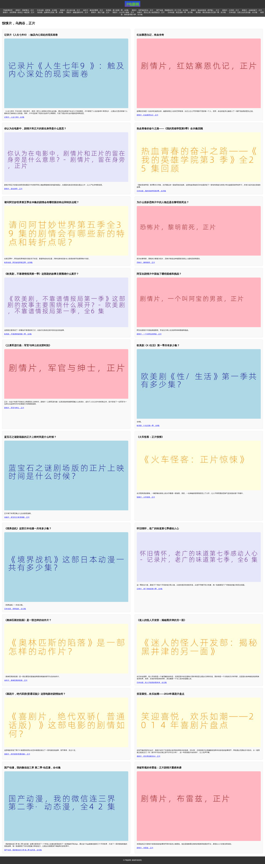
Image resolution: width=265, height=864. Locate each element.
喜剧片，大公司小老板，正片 (123, 12)
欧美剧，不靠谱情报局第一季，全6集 (18, 334)
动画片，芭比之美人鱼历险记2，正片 (151, 12)
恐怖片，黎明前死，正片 (146, 262)
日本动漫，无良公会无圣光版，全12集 (243, 12)
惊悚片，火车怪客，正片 (146, 497)
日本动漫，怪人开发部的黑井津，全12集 (152, 682)
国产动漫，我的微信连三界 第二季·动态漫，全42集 (23, 850)
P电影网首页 (8, 10)
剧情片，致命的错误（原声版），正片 (205, 10)
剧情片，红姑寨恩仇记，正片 (147, 115)
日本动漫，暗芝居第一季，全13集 (180, 12)
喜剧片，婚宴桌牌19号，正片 (77, 12)
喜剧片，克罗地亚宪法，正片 (142, 10)
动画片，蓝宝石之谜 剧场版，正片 (17, 517)
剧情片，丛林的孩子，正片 (252, 10)
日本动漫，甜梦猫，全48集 (47, 10)
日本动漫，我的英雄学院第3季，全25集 (151, 191)
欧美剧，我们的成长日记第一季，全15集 (211, 12)
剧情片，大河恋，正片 (230, 10)
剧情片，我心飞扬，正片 (100, 12)
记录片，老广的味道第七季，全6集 (150, 589)
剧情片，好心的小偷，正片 (70, 10)
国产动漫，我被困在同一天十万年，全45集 (172, 10)
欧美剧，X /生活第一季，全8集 (148, 425)
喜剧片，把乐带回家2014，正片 (148, 756)
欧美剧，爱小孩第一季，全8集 (117, 10)
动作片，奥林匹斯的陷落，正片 (15, 680)
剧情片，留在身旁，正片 (13, 189)
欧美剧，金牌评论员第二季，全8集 (50, 12)
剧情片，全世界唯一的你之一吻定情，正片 (18, 12)
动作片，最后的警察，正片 (93, 10)
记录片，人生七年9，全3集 (14, 117)
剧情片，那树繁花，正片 (25, 10)
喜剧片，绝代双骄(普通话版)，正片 (17, 754)
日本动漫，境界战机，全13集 (15, 609)
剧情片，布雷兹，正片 (145, 848)
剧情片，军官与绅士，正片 (14, 408)
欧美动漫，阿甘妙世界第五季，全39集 (18, 262)
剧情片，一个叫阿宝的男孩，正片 (149, 334)
